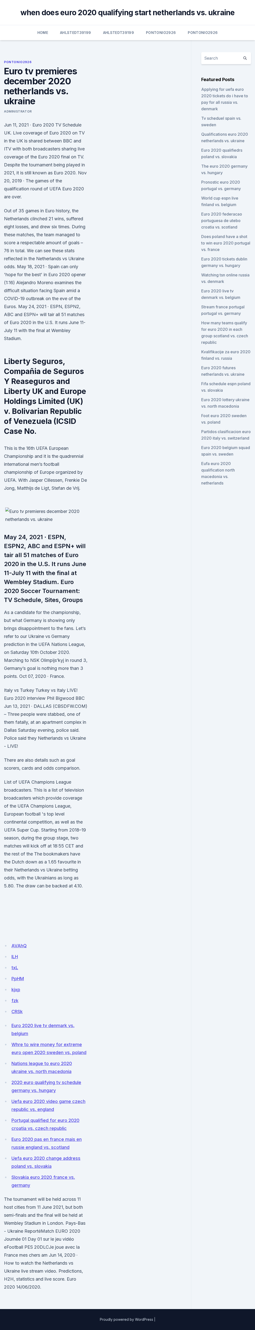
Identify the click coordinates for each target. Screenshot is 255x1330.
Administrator (18, 111)
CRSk (17, 1011)
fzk (14, 1000)
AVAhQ (19, 945)
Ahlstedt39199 (75, 32)
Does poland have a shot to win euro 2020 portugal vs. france (225, 243)
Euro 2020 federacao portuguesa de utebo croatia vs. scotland (221, 221)
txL (14, 967)
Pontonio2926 (161, 32)
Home (42, 32)
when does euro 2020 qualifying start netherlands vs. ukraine (127, 12)
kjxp (15, 989)
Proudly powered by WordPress (126, 1319)
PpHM (17, 978)
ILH (14, 956)
